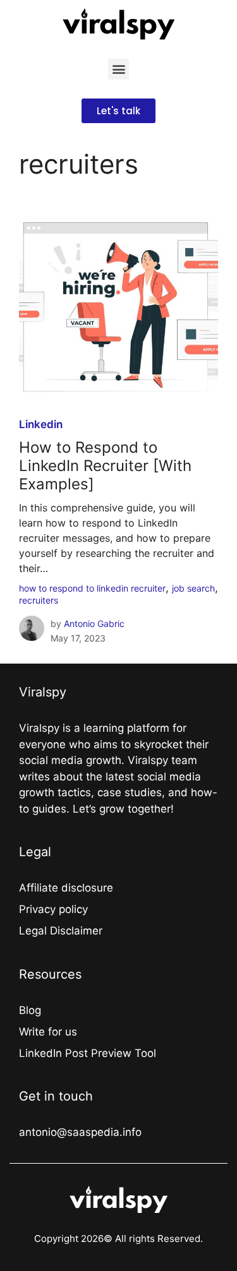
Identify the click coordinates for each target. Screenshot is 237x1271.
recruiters (38, 600)
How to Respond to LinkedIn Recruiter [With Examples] (105, 465)
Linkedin (41, 424)
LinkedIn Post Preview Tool (87, 1053)
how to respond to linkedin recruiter (92, 588)
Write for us (48, 1031)
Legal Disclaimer (60, 930)
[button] (118, 69)
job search (193, 588)
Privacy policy (53, 909)
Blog (30, 1010)
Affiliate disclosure (66, 887)
